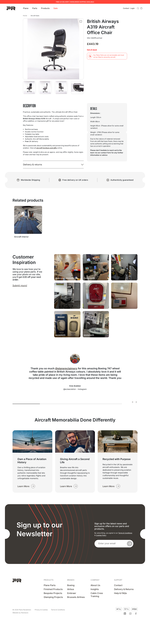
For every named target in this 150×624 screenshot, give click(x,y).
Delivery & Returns (124, 589)
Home (25, 15)
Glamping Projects (53, 597)
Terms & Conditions (125, 533)
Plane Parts (50, 585)
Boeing (70, 585)
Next (136, 402)
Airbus (70, 589)
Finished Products (53, 589)
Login (132, 8)
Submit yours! (20, 285)
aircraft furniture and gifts (46, 148)
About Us (95, 585)
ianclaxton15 (60, 335)
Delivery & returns (32, 164)
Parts (34, 8)
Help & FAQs (120, 593)
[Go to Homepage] (11, 8)
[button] (125, 613)
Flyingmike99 (89, 278)
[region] (28, 607)
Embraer (71, 593)
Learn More (23, 486)
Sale (55, 8)
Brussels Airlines (76, 597)
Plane (25, 8)
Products (45, 8)
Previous (132, 402)
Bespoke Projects (53, 593)
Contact (126, 8)
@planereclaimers (66, 368)
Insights (95, 589)
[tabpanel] (75, 372)
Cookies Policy (101, 535)
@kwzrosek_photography (65, 278)
